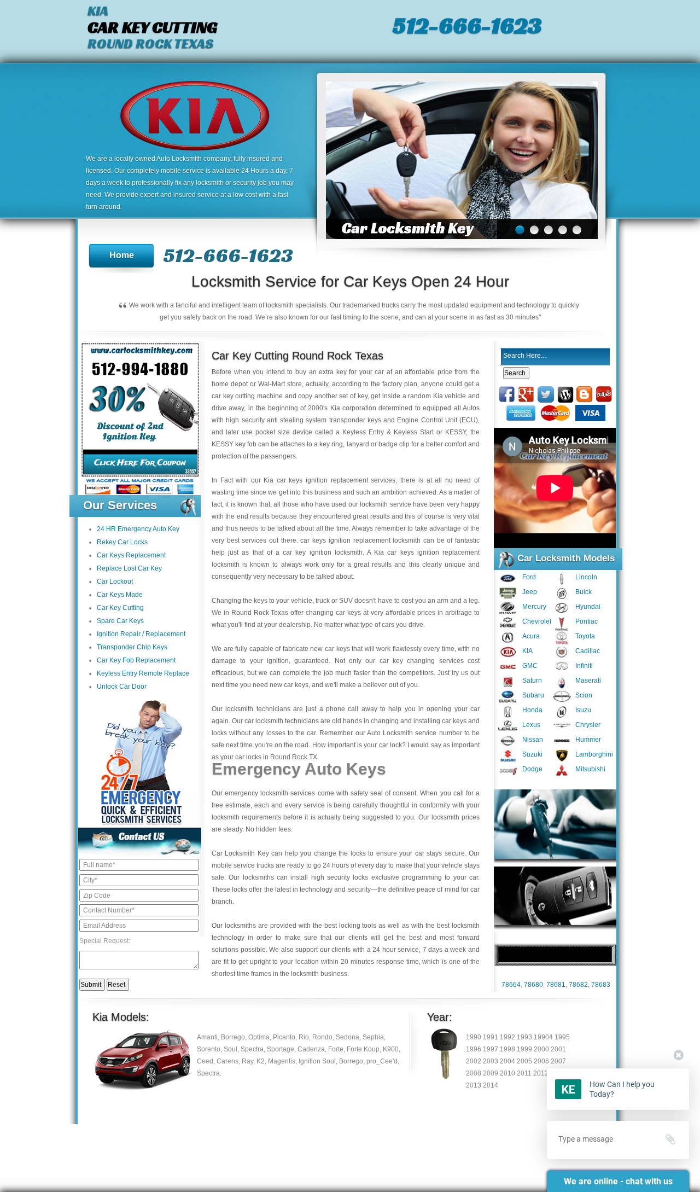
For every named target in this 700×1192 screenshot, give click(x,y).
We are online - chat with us (618, 1181)
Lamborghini (594, 754)
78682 (578, 985)
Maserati (588, 680)
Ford (529, 577)
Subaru (533, 695)
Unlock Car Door (122, 686)
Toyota (585, 636)
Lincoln (586, 577)
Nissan (532, 739)
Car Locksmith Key (240, 853)
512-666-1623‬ (467, 25)
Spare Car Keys (120, 621)
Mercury (534, 606)
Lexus (531, 725)
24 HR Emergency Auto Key (138, 529)
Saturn (532, 680)
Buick (583, 592)
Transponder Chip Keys (132, 647)
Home (121, 255)
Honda (532, 710)
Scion (583, 695)
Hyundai (587, 606)
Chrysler (587, 725)
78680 (533, 985)
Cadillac (587, 651)
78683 (600, 985)
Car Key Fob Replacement (136, 660)
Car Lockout (115, 581)
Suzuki (532, 754)
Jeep (529, 592)
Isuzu (583, 710)
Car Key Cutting (120, 608)
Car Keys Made (120, 594)
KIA (527, 651)
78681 (555, 985)
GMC (530, 666)
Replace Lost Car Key (129, 568)
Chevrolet (536, 621)
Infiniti (584, 666)
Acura (531, 636)
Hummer (588, 739)
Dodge (532, 769)
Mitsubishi (590, 769)
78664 (511, 985)
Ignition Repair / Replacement (141, 634)
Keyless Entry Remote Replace (143, 673)
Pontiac (586, 621)
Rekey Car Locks (122, 542)
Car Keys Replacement (131, 555)
